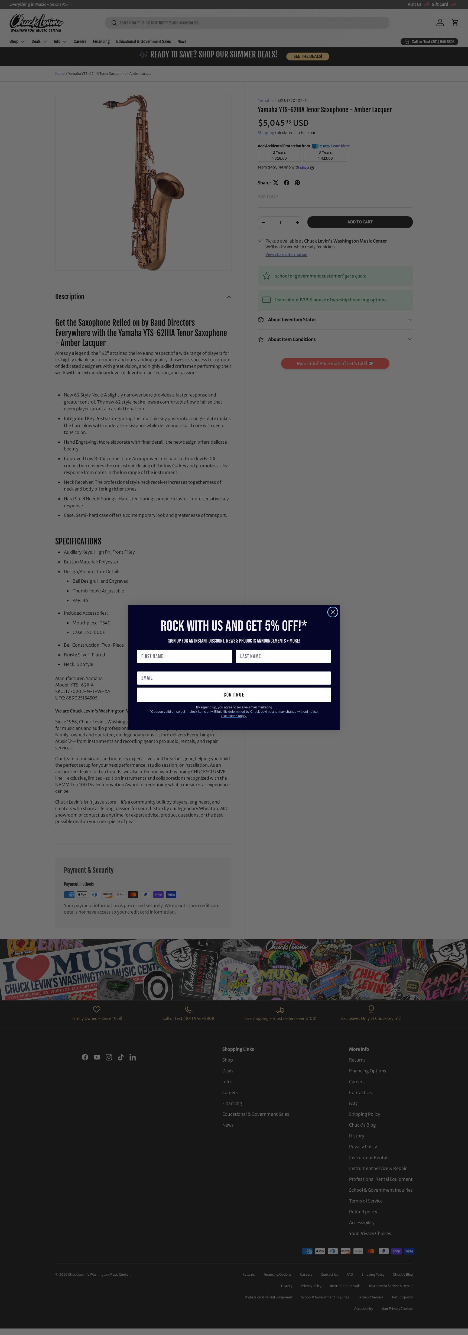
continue (234, 695)
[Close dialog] (332, 612)
